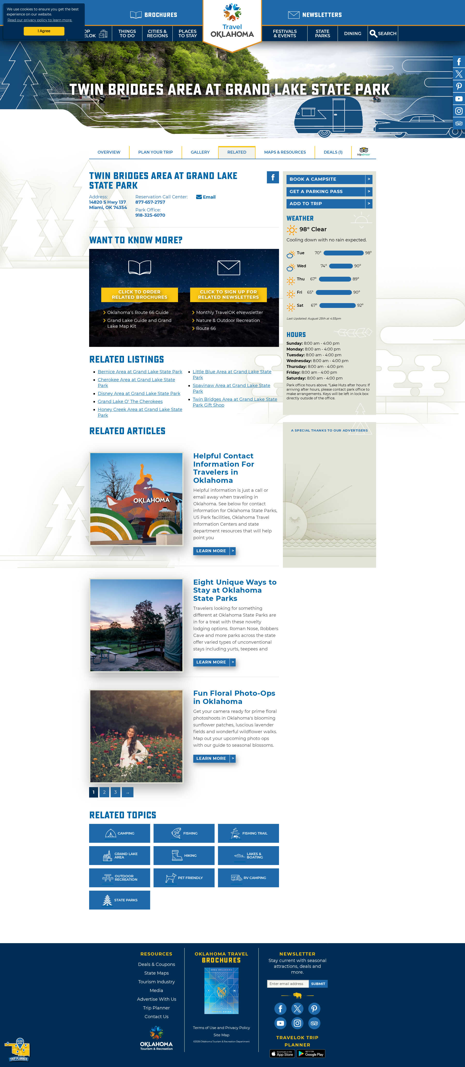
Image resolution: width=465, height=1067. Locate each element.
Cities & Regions (157, 33)
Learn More (211, 551)
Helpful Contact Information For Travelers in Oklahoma (224, 468)
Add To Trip (306, 203)
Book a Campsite (313, 179)
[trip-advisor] (459, 123)
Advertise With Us (156, 999)
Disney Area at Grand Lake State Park (139, 393)
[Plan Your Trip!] (17, 1050)
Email (209, 197)
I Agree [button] (44, 31)
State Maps (156, 973)
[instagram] (459, 111)
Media (156, 990)
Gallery (200, 152)
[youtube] (459, 99)
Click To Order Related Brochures (139, 294)
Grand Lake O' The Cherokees (130, 401)
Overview (109, 152)
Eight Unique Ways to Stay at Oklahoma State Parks (235, 590)
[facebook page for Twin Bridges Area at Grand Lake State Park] (273, 177)
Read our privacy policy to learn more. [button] (40, 20)
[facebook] (459, 62)
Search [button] (387, 33)
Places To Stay (187, 33)
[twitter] (459, 74)
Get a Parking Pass (316, 191)
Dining (352, 33)
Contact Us (157, 1016)
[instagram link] (297, 1023)
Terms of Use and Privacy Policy (221, 1027)
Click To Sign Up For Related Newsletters (228, 294)
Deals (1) (333, 152)
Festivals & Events (285, 33)
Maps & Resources (285, 152)
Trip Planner (156, 1008)
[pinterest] (459, 86)
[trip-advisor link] (314, 1023)
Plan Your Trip (155, 152)
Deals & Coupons (156, 964)
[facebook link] (280, 1009)
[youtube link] (280, 1023)
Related (236, 152)
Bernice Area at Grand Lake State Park (140, 371)
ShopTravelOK (83, 33)
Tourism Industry (156, 982)
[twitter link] (297, 1009)
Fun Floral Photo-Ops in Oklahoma (234, 697)
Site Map (221, 1035)
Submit (318, 984)
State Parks (322, 33)
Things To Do (127, 33)
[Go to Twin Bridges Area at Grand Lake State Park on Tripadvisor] (364, 152)
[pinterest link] (314, 1009)
